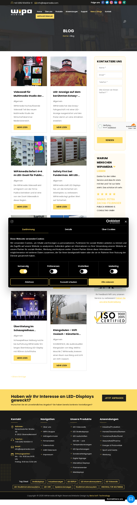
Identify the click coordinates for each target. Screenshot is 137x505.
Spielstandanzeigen (63, 487)
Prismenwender (80, 467)
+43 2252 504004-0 (24, 441)
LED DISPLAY (72, 481)
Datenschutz (48, 445)
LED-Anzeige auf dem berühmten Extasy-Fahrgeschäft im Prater (68, 94)
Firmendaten (48, 441)
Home (39, 11)
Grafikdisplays (38, 481)
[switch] (53, 271)
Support (84, 11)
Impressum (48, 454)
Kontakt (108, 11)
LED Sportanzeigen (81, 449)
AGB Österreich (50, 450)
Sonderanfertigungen (82, 453)
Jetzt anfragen (114, 398)
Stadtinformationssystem (86, 487)
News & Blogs (96, 11)
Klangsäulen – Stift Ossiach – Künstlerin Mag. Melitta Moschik (66, 332)
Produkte (59, 11)
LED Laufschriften (80, 436)
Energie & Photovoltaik (112, 445)
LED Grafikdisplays (81, 431)
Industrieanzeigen (55, 481)
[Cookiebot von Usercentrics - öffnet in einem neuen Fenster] (108, 222)
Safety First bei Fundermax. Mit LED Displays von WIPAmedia (65, 174)
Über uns (48, 11)
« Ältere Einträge (18, 376)
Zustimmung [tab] (28, 229)
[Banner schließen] (126, 221)
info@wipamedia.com (25, 449)
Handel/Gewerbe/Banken (113, 431)
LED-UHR (47, 487)
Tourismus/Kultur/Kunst (112, 436)
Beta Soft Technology (100, 495)
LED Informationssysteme (91, 481)
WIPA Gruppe (49, 431)
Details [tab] (68, 229)
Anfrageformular (45, 16)
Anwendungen (72, 11)
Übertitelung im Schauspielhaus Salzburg (24, 329)
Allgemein (18, 101)
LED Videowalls (79, 427)
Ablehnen (29, 282)
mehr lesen (22, 127)
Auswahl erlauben (68, 282)
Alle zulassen (107, 282)
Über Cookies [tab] (108, 229)
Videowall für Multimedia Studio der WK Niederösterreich (28, 94)
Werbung (106, 454)
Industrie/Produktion (111, 427)
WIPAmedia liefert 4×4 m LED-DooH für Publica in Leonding (28, 174)
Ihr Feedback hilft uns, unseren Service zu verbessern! (110, 298)
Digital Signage (79, 458)
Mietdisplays (78, 472)
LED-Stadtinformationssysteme (27, 487)
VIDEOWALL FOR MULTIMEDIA (112, 487)
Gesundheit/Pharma (111, 441)
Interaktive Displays (81, 463)
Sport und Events (109, 450)
